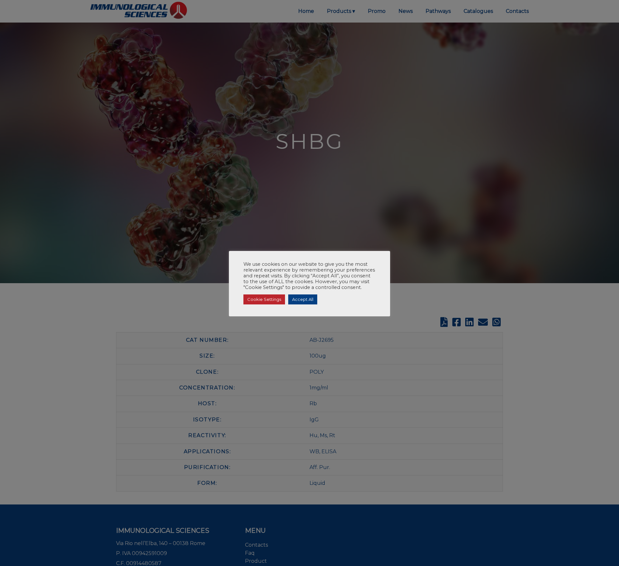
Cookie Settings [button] (264, 299)
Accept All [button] (302, 299)
